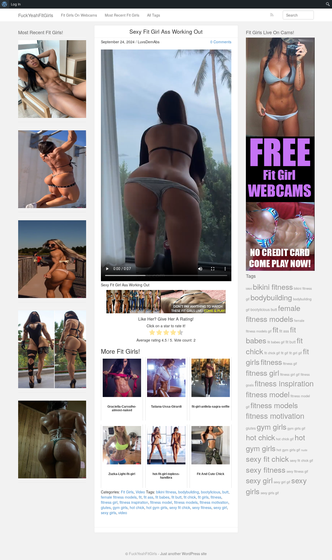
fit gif (284, 352)
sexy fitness (201, 507)
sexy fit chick (179, 507)
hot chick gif (285, 438)
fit (140, 497)
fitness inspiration (134, 502)
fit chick (190, 497)
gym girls (120, 507)
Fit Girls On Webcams (79, 15)
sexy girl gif (282, 481)
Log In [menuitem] (16, 4)
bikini (249, 288)
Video (140, 491)
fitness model (161, 502)
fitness (216, 497)
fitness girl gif (290, 374)
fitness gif (290, 363)
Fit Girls (127, 491)
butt (225, 491)
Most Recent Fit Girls (122, 15)
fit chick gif (272, 352)
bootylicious (210, 491)
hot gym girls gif (288, 449)
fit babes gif (276, 341)
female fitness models (119, 497)
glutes (106, 507)
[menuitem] (4, 4)
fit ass (148, 497)
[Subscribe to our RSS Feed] (272, 15)
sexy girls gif (270, 492)
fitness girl (109, 502)
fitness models (186, 502)
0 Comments (220, 41)
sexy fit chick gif (301, 460)
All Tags (153, 15)
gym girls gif (296, 428)
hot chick (137, 507)
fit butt (176, 497)
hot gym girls (156, 507)
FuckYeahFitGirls (35, 15)
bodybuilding (188, 491)
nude (304, 450)
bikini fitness (166, 491)
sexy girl (220, 507)
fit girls (203, 497)
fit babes (162, 497)
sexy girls (108, 512)
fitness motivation (214, 502)
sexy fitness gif (297, 471)
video (122, 512)
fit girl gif (295, 352)
